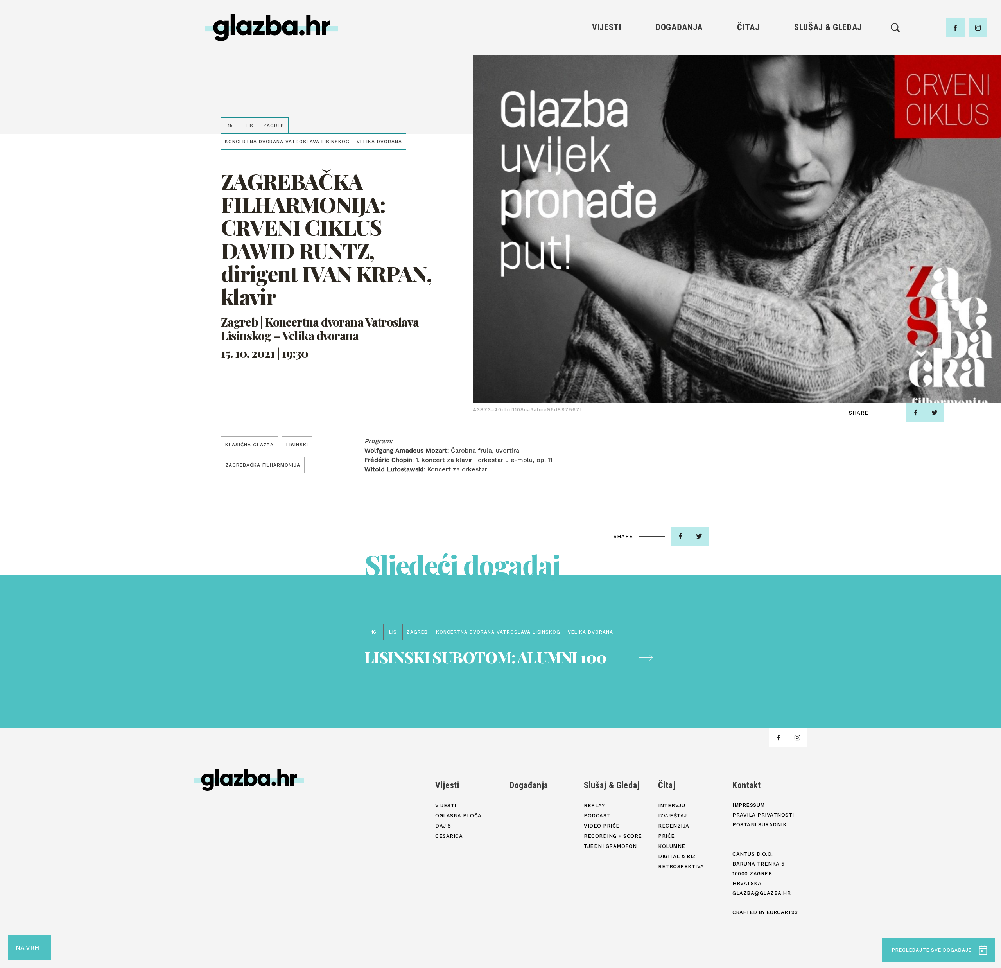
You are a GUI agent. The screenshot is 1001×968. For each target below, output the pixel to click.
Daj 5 (607, 104)
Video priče (828, 91)
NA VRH (27, 947)
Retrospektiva (748, 131)
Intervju (748, 51)
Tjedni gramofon (828, 64)
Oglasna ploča (607, 64)
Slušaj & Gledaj (828, 27)
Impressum (748, 805)
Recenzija (748, 77)
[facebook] (955, 27)
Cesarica (606, 91)
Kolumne (748, 104)
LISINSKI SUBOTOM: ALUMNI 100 (485, 657)
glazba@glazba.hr (761, 893)
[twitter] (934, 412)
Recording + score (828, 104)
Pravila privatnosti (763, 815)
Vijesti (606, 27)
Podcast (827, 77)
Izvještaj (748, 64)
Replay (828, 51)
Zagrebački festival (606, 77)
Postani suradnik (759, 825)
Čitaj (748, 27)
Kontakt (746, 785)
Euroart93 (782, 912)
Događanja (679, 27)
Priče (748, 91)
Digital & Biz (748, 117)
